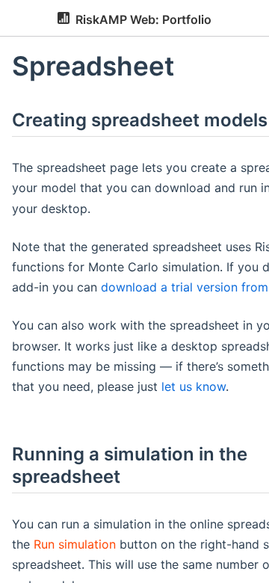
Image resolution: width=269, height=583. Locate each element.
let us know (193, 386)
